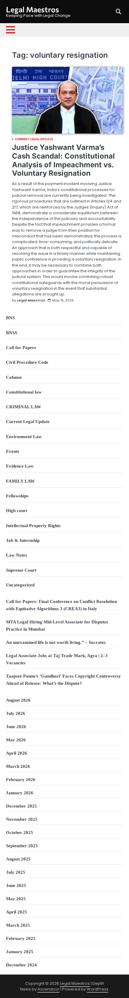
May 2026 (16, 739)
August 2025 (18, 859)
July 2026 (15, 713)
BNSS (11, 332)
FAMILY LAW (20, 481)
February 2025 (20, 938)
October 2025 (19, 832)
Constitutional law (24, 392)
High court (16, 510)
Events (12, 451)
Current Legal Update (34, 139)
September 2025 (22, 845)
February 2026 (20, 779)
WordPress (97, 989)
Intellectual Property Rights (33, 525)
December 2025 (21, 806)
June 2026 (16, 726)
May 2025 (16, 898)
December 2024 (21, 964)
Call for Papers (21, 347)
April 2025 (16, 912)
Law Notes (16, 555)
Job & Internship (23, 540)
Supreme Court (21, 570)
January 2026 (19, 792)
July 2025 (15, 872)
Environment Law (24, 436)
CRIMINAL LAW (23, 406)
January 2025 (19, 951)
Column (14, 377)
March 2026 (18, 766)
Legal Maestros (32, 9)
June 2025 (16, 885)
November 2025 (22, 819)
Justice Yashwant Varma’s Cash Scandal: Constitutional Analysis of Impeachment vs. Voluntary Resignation (63, 160)
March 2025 (18, 925)
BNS (10, 317)
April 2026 (16, 753)
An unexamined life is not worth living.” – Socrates (56, 642)
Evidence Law (20, 466)
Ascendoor (48, 989)
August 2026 (18, 700)
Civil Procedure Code (27, 362)
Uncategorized (20, 584)
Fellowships (17, 495)
